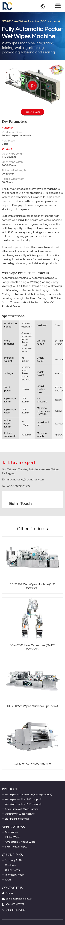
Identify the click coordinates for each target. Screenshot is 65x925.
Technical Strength (14, 875)
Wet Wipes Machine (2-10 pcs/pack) (23, 804)
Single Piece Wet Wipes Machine (21, 809)
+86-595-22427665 (15, 910)
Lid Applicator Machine (17, 819)
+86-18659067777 (15, 904)
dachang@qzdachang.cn (19, 899)
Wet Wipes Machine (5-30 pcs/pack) (23, 799)
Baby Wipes (11, 832)
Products (11, 789)
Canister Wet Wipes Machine (32, 763)
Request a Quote (32, 112)
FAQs (8, 880)
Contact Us (12, 888)
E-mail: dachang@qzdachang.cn (23, 479)
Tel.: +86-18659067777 (16, 486)
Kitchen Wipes (12, 837)
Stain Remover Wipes (16, 847)
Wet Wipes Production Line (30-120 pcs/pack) (28, 794)
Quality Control (12, 870)
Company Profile (13, 860)
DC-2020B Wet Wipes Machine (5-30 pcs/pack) (32, 586)
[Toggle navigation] (57, 6)
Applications (13, 827)
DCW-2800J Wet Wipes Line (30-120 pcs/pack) (32, 647)
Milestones (10, 865)
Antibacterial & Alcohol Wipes (20, 842)
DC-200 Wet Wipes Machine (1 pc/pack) (32, 706)
